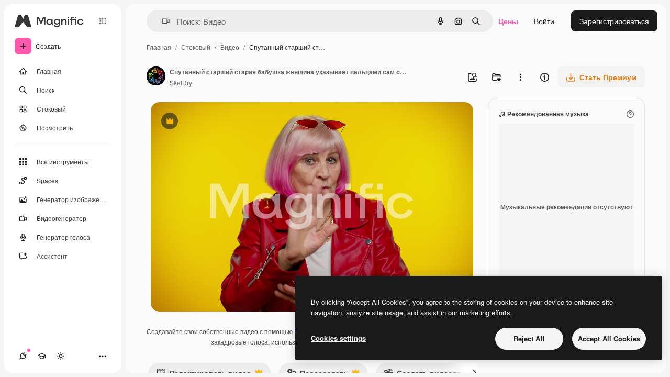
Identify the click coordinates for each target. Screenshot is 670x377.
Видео (229, 46)
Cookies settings (338, 338)
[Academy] (42, 356)
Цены (508, 21)
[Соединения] (23, 356)
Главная (159, 46)
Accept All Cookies (609, 338)
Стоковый (195, 46)
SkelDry (181, 82)
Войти (544, 21)
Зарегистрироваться (614, 21)
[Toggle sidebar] (102, 21)
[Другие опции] (520, 76)
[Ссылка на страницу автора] (156, 76)
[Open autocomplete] (161, 21)
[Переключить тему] (60, 356)
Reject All (529, 338)
